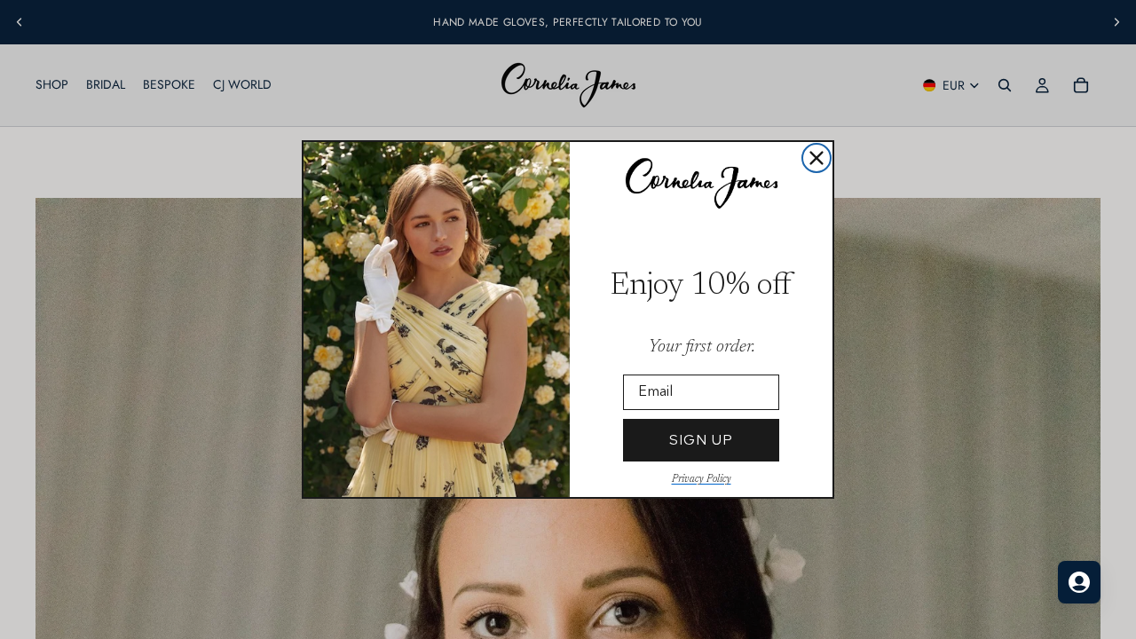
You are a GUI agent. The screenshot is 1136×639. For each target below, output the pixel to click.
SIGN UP (701, 439)
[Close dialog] (816, 158)
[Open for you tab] (1079, 582)
